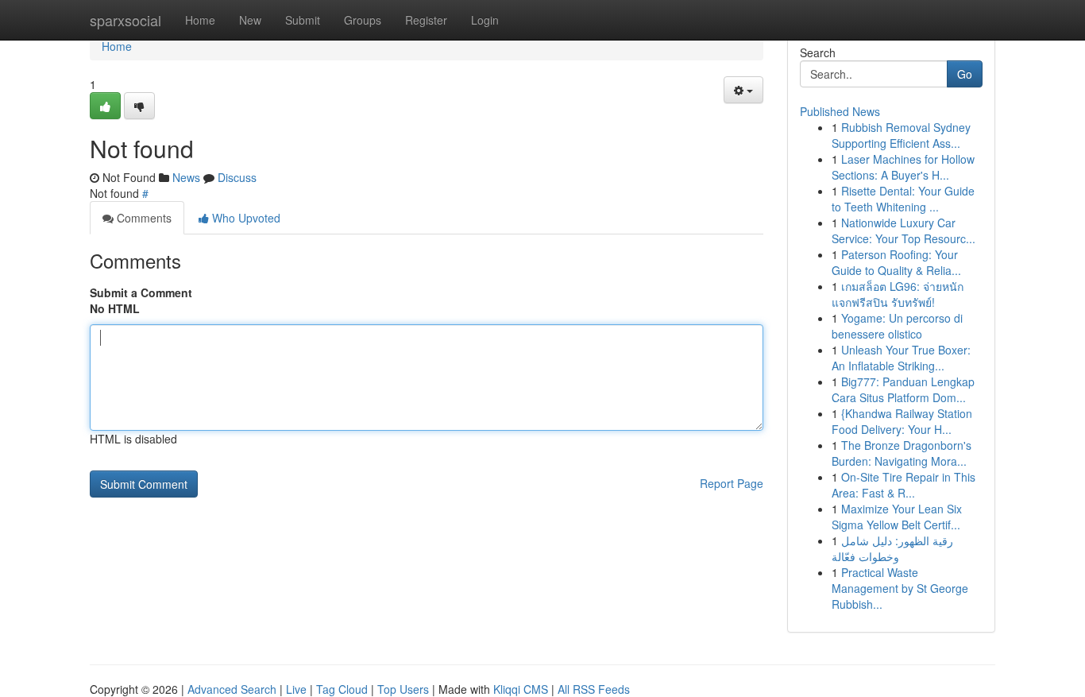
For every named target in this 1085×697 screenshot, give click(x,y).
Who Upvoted (244, 218)
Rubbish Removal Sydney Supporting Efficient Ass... (901, 135)
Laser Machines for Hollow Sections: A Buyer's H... (903, 167)
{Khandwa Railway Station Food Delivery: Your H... (902, 421)
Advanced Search (231, 689)
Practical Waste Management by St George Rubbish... (900, 588)
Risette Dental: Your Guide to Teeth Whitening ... (903, 199)
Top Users (403, 689)
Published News (840, 111)
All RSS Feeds (594, 689)
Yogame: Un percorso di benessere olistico (897, 326)
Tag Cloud (342, 689)
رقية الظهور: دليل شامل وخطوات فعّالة (892, 548)
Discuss (237, 177)
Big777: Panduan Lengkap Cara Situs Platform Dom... (903, 389)
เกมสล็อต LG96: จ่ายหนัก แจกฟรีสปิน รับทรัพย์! (897, 294)
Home (200, 20)
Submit (302, 20)
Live (296, 689)
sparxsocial (125, 20)
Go (964, 74)
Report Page (731, 483)
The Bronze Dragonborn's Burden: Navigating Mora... (901, 453)
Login (485, 20)
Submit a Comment (141, 292)
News (186, 177)
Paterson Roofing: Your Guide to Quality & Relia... (896, 262)
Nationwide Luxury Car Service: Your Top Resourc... (903, 230)
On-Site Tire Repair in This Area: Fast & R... (903, 485)
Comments (143, 218)
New (250, 20)
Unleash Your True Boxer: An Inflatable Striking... (901, 358)
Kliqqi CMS (520, 689)
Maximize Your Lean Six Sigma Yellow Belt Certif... (897, 516)
